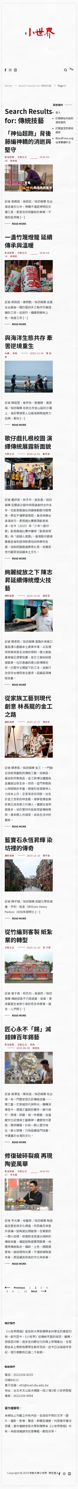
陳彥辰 (46, 595)
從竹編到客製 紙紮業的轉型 (28, 935)
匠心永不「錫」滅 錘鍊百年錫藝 (28, 1033)
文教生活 (22, 156)
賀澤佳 (36, 1047)
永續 (7, 353)
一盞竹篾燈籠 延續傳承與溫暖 (28, 241)
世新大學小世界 (38, 1473)
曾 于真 (47, 947)
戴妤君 (46, 453)
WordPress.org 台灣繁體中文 (64, 140)
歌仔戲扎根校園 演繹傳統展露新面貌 (28, 442)
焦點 (15, 353)
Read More (19, 223)
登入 (58, 112)
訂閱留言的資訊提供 (64, 130)
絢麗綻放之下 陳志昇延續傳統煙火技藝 (28, 580)
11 (26, 1291)
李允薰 (13, 1174)
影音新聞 (9, 156)
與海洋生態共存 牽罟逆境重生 (28, 341)
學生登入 (54, 1473)
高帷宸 (13, 160)
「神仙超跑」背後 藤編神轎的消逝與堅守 (28, 141)
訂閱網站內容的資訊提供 (64, 120)
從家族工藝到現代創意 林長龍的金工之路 (28, 706)
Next (34, 1291)
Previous (19, 1287)
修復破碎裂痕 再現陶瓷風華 (28, 1159)
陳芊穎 (46, 855)
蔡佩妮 (13, 256)
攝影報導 (9, 595)
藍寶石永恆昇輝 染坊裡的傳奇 (28, 843)
